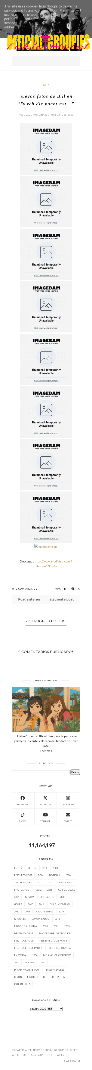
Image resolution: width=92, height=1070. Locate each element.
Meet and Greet (55, 969)
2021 (56, 926)
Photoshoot (22, 889)
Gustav (29, 897)
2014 (41, 904)
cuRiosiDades (66, 889)
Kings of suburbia (25, 926)
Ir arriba (70, 1061)
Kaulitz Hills (22, 984)
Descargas (66, 882)
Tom (40, 875)
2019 (61, 911)
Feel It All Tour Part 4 (62, 947)
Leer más (46, 751)
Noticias (54, 875)
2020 (45, 926)
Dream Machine (23, 933)
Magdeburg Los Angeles (54, 933)
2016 (27, 911)
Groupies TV (57, 976)
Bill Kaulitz (47, 897)
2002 (16, 962)
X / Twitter (45, 804)
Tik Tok (23, 821)
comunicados (40, 918)
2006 (16, 897)
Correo (68, 821)
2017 (16, 911)
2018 (57, 918)
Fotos (18, 867)
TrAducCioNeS (23, 882)
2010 (46, 85)
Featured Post (23, 875)
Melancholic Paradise (57, 955)
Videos (32, 867)
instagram (68, 804)
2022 (42, 962)
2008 (68, 875)
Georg (18, 904)
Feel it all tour (24, 940)
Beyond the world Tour (29, 976)
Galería (29, 962)
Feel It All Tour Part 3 (53, 940)
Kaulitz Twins (44, 911)
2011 (40, 882)
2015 (49, 889)
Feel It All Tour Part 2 (28, 947)
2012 (39, 889)
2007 (50, 882)
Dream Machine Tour (27, 969)
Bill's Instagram (60, 904)
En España (20, 955)
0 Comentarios (26, 588)
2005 (62, 897)
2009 (55, 867)
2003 (67, 926)
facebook (22, 804)
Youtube (45, 821)
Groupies (20, 918)
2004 (34, 955)
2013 (30, 904)
